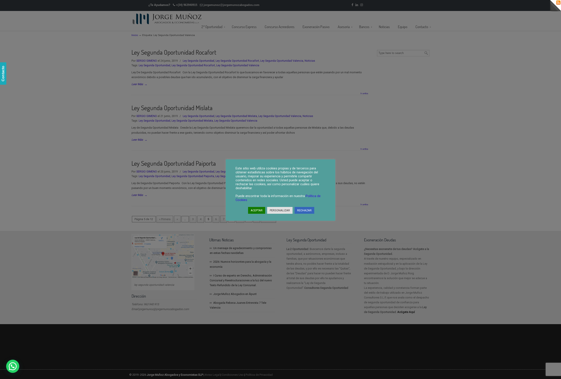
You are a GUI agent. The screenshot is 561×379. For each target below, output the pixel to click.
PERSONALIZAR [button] (280, 210)
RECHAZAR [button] (304, 210)
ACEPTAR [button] (257, 210)
